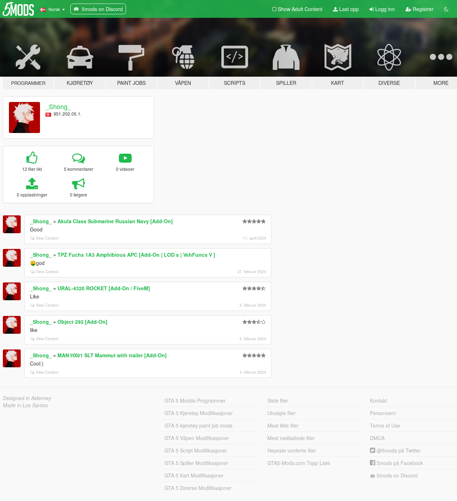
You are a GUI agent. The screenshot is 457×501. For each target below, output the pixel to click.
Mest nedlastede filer (291, 437)
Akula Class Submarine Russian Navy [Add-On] (115, 221)
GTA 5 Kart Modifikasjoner (194, 475)
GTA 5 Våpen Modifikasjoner (197, 437)
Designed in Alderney (27, 398)
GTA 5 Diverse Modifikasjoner (198, 487)
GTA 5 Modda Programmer (195, 400)
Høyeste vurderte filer (291, 450)
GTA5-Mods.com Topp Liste (298, 462)
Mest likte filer (282, 425)
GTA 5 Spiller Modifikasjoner (196, 462)
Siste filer (277, 400)
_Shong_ (58, 106)
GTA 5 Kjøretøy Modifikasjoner (199, 412)
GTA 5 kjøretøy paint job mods (198, 425)
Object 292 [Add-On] (82, 321)
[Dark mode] (446, 9)
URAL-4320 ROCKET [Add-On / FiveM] (103, 288)
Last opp (348, 8)
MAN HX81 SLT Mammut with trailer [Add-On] (112, 355)
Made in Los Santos (25, 405)
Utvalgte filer (281, 412)
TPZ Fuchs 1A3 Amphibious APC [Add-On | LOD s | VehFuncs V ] (136, 254)
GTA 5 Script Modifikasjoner (196, 450)
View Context (47, 238)
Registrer (422, 8)
